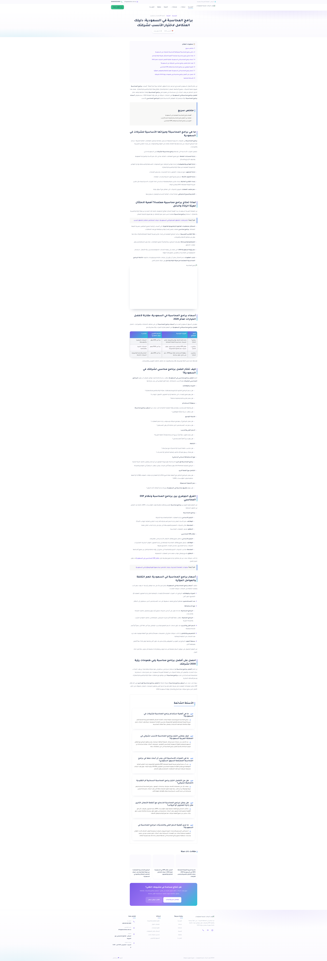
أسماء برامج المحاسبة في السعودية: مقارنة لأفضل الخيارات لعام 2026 (172, 59)
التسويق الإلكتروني (155, 938)
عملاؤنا (159, 7)
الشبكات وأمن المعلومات (153, 931)
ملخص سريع (189, 48)
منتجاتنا (174, 7)
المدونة (166, 7)
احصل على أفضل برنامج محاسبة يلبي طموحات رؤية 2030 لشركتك (174, 74)
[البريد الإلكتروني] (208, 930)
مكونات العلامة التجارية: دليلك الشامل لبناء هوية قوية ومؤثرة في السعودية (162, 567)
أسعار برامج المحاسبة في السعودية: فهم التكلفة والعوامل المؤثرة (173, 71)
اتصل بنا (151, 7)
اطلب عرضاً (116, 7)
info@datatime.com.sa (130, 1)
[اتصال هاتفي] (203, 930)
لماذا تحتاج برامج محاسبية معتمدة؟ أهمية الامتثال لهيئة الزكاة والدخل (172, 56)
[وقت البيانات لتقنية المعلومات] (205, 7)
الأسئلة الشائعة (188, 78)
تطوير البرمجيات (156, 928)
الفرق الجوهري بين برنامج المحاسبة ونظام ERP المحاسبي (176, 67)
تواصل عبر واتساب (172, 899)
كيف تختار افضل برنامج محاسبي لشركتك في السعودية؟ (177, 63)
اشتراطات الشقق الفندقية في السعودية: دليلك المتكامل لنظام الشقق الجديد (161, 220)
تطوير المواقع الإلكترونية (153, 921)
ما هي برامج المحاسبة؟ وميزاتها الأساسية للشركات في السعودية (174, 52)
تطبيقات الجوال (156, 924)
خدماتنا (183, 7)
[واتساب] (212, 930)
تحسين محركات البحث (154, 934)
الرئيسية (190, 7)
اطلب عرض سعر (154, 900)
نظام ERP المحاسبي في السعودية (147, 558)
